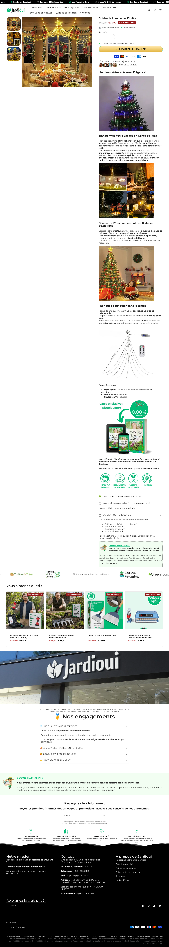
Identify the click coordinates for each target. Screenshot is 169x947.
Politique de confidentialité (58, 936)
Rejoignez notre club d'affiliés (131, 860)
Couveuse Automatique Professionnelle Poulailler (140, 636)
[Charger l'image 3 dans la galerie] (14, 54)
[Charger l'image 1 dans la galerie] (14, 24)
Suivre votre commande (128, 872)
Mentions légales (143, 936)
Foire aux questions (126, 868)
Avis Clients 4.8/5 (124, 864)
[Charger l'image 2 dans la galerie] (14, 39)
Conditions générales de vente (122, 936)
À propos (120, 876)
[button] (37, 7)
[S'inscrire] (104, 815)
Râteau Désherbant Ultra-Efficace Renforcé (61, 636)
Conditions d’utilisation (80, 936)
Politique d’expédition (100, 936)
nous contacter (84, 862)
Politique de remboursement (34, 936)
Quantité (103, 32)
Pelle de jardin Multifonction (102, 635)
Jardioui (16, 936)
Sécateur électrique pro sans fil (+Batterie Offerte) (24, 636)
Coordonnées (157, 936)
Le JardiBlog (122, 880)
